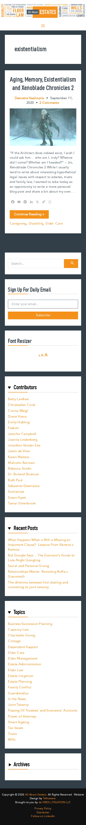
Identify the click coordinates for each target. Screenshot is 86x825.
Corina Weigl (18, 410)
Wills (11, 739)
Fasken (13, 428)
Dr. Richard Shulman (23, 474)
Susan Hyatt (17, 497)
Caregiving (18, 223)
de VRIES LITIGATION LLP (54, 802)
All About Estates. (36, 795)
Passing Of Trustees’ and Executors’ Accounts (42, 710)
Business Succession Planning (30, 623)
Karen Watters (18, 457)
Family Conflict (19, 687)
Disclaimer (43, 813)
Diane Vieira (17, 416)
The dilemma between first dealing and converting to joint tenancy (38, 585)
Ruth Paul (15, 480)
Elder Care (54, 223)
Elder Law (15, 670)
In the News (17, 699)
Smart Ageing (18, 722)
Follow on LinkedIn (43, 816)
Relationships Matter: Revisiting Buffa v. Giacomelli (38, 574)
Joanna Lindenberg (22, 439)
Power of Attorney (22, 716)
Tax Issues (15, 727)
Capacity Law (18, 629)
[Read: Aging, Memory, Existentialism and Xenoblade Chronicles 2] (43, 126)
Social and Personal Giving (28, 566)
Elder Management (22, 658)
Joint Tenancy (18, 704)
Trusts (12, 733)
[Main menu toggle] (43, 25)
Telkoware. (49, 798)
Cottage (14, 641)
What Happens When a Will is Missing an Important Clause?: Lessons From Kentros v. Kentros (41, 544)
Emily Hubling (19, 422)
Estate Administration (24, 664)
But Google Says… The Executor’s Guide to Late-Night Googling (41, 558)
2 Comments (49, 102)
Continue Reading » (29, 215)
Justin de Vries (19, 451)
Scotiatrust (16, 491)
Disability (36, 223)
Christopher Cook (21, 404)
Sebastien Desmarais (23, 486)
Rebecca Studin (19, 468)
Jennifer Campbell (22, 434)
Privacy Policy (42, 809)
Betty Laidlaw (18, 399)
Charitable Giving (21, 635)
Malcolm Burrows (21, 462)
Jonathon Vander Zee (24, 445)
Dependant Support (23, 647)
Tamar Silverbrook (22, 503)
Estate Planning (20, 681)
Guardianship (18, 693)
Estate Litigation (20, 675)
